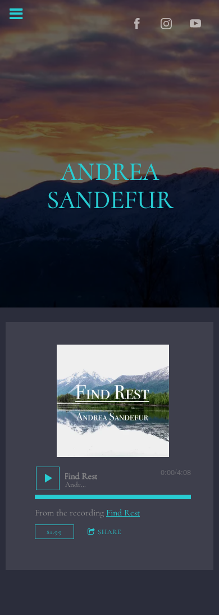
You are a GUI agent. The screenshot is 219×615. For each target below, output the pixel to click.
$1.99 (54, 532)
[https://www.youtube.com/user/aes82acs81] (195, 23)
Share (109, 532)
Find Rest (123, 512)
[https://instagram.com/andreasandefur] (166, 23)
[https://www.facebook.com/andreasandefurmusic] (137, 23)
